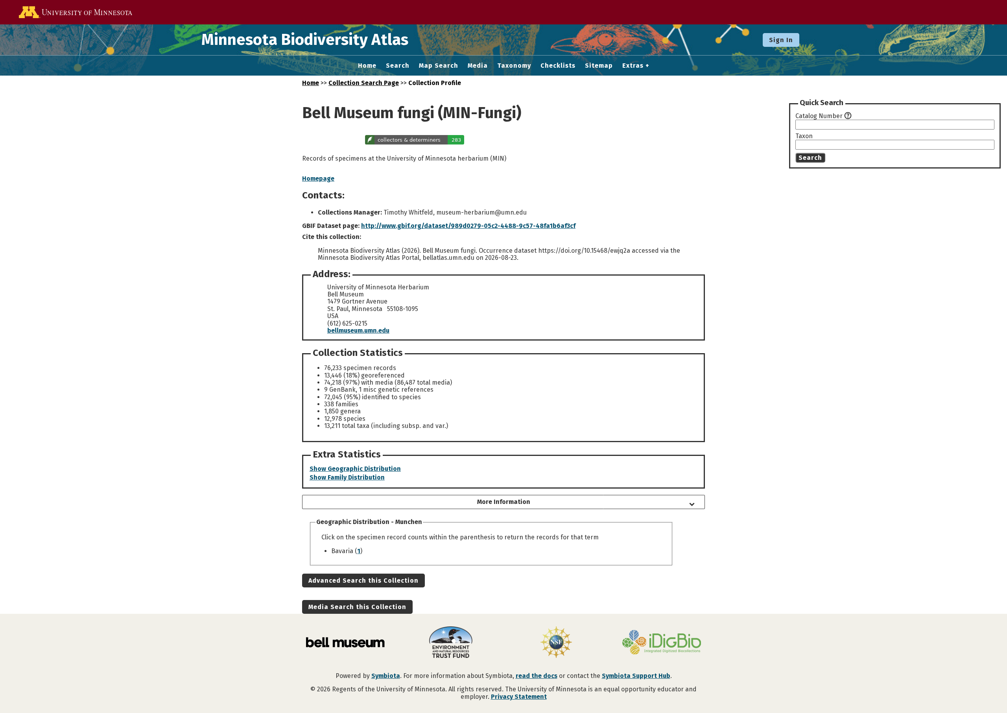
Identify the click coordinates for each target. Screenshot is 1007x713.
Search (397, 65)
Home (367, 65)
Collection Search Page (363, 83)
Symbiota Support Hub (636, 676)
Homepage (318, 178)
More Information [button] (503, 502)
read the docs (536, 676)
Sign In (781, 40)
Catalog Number (819, 116)
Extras (633, 65)
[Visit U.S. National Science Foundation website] (556, 642)
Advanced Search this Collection (363, 580)
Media (478, 65)
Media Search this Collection (357, 607)
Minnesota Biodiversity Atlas (304, 39)
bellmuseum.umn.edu (358, 330)
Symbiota (385, 676)
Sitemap (599, 65)
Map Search (438, 65)
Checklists (557, 65)
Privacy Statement (519, 696)
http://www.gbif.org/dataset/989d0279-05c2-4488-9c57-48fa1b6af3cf (468, 226)
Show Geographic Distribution (355, 468)
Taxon (804, 136)
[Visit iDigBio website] (661, 643)
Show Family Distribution (347, 477)
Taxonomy (514, 65)
